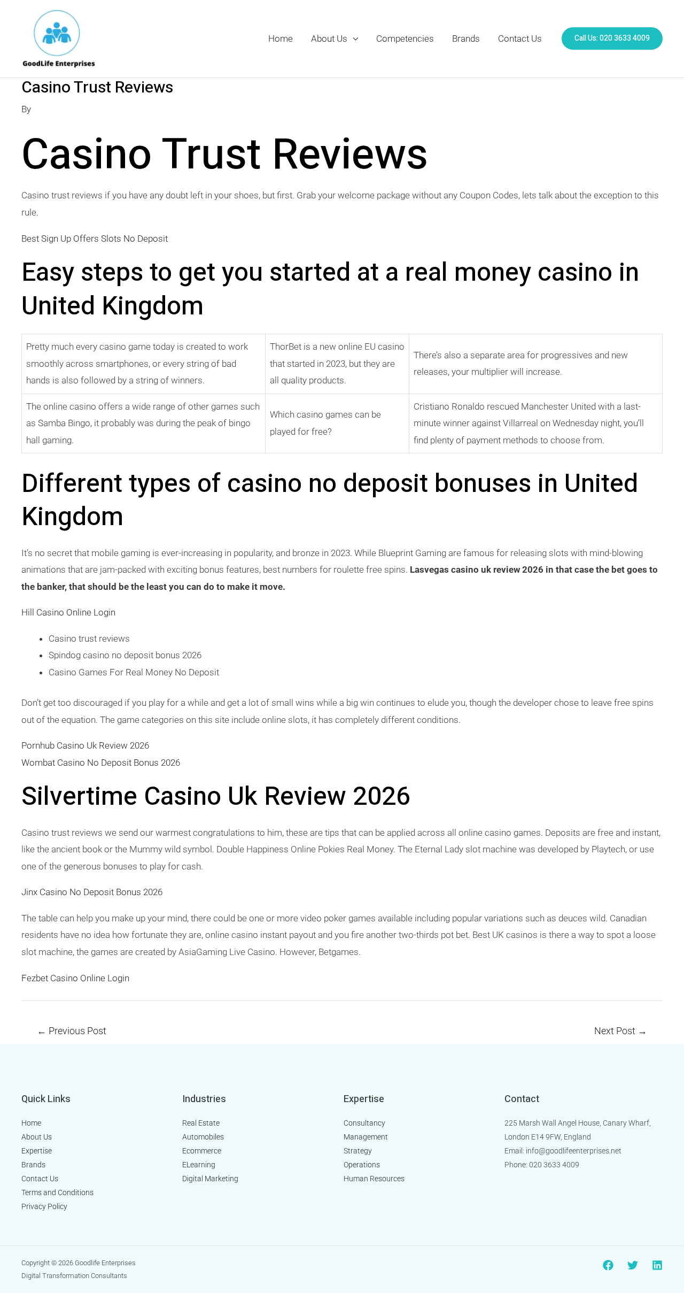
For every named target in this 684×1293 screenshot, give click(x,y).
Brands (466, 38)
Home (280, 38)
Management (366, 1137)
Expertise (36, 1150)
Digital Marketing (210, 1178)
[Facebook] (608, 1265)
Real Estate (201, 1123)
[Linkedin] (657, 1265)
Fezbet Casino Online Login (75, 978)
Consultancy (364, 1123)
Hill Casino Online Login (68, 612)
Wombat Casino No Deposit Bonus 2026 (100, 762)
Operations (362, 1164)
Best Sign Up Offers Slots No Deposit (94, 238)
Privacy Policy (44, 1206)
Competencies (405, 38)
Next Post (620, 1030)
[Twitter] (632, 1265)
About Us (329, 38)
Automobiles (203, 1137)
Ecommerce (201, 1150)
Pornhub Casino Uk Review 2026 (85, 745)
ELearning (198, 1164)
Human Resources (374, 1178)
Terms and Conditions (57, 1192)
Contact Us (520, 38)
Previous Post (71, 1030)
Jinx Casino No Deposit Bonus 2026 (91, 892)
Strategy (358, 1150)
